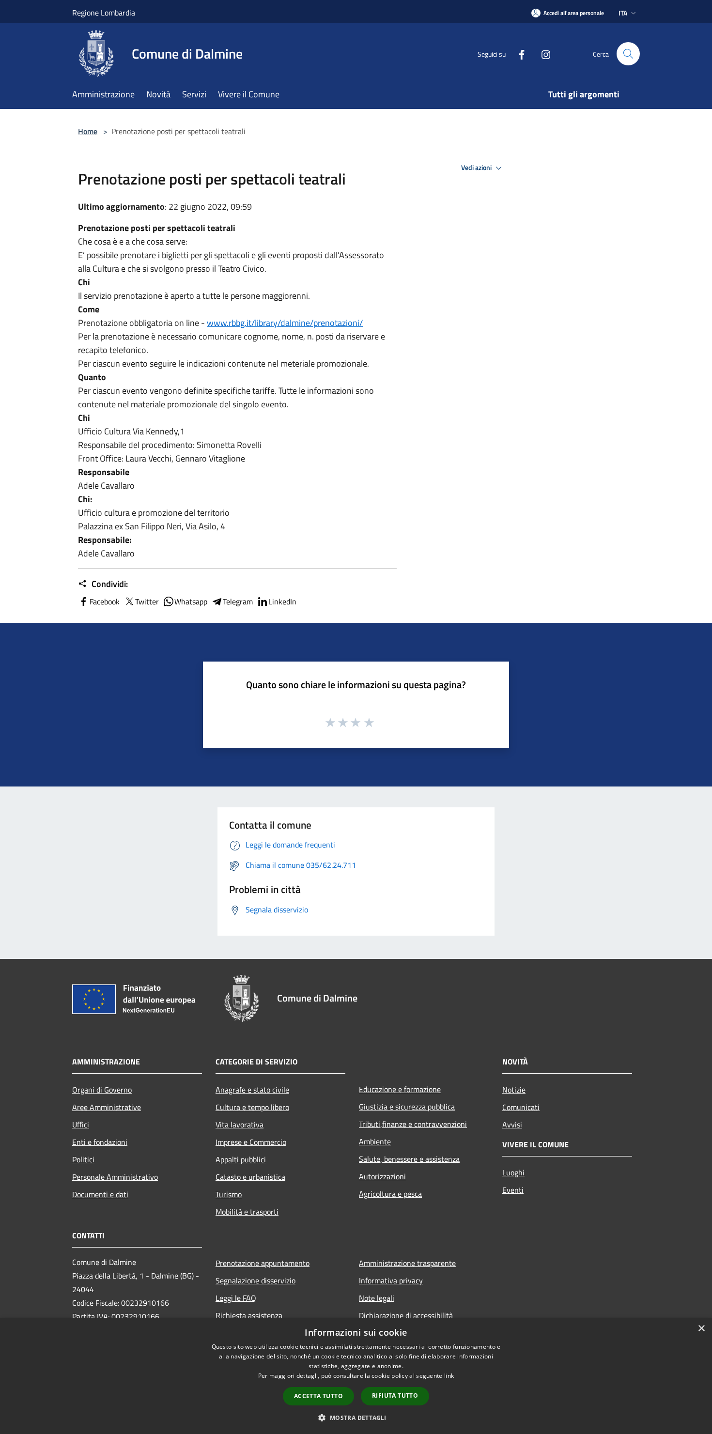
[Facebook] (517, 53)
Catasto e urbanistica (250, 1177)
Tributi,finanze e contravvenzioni (413, 1124)
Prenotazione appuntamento (263, 1263)
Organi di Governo (102, 1089)
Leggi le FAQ (236, 1298)
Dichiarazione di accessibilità (406, 1315)
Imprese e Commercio (251, 1142)
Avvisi (512, 1124)
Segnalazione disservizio (255, 1280)
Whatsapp (190, 601)
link (449, 1376)
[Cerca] (628, 53)
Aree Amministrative (106, 1107)
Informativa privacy (391, 1280)
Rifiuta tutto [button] (395, 1395)
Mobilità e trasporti (247, 1212)
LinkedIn (282, 601)
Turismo (229, 1194)
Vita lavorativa (239, 1124)
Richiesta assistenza (249, 1315)
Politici (83, 1159)
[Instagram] (542, 53)
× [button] (701, 1328)
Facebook (105, 601)
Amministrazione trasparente (407, 1263)
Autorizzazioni (382, 1176)
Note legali (376, 1298)
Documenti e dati (100, 1194)
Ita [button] (623, 13)
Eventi (513, 1190)
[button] (355, 1417)
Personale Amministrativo (115, 1177)
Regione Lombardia (103, 12)
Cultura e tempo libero (252, 1107)
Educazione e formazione (400, 1089)
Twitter (147, 601)
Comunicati (521, 1107)
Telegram (238, 601)
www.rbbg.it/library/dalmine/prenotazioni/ (285, 322)
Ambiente (375, 1141)
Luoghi (513, 1172)
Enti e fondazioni (99, 1142)
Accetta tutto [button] (318, 1396)
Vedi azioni (477, 167)
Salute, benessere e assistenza (409, 1159)
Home (87, 131)
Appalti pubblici (241, 1159)
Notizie (514, 1089)
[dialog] (356, 1376)
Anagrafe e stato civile (252, 1089)
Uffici (80, 1124)
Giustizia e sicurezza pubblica (407, 1106)
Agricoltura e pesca (390, 1194)
